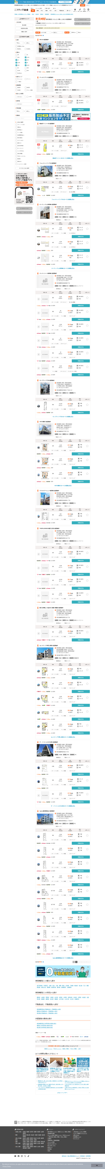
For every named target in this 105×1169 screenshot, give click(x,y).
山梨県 (27, 1138)
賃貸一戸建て (68, 1131)
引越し (49, 1150)
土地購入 (50, 1138)
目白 (53, 985)
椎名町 (76, 985)
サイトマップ (76, 1138)
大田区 (65, 997)
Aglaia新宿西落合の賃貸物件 (47, 811)
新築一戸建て (66, 1048)
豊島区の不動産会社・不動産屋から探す (47, 1011)
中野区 (79, 997)
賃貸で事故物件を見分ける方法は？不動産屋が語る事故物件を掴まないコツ (42, 1070)
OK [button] (97, 1165)
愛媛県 (27, 1144)
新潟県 (24, 1138)
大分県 (38, 1146)
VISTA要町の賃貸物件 (45, 421)
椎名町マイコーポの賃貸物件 (47, 123)
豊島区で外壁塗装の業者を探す (45, 1025)
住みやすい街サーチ (52, 1143)
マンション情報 (51, 1142)
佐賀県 (27, 1146)
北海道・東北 (18, 1131)
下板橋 (71, 985)
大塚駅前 (69, 987)
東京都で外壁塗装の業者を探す (45, 1027)
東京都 (24, 1134)
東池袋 (38, 987)
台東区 (43, 997)
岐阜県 (27, 1139)
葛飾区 (56, 999)
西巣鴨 (48, 987)
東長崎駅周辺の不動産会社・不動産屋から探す (49, 1009)
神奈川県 (28, 1134)
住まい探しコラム (51, 1145)
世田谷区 (70, 997)
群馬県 (24, 1136)
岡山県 (27, 1143)
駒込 (63, 985)
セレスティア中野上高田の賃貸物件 (49, 645)
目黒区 (60, 997)
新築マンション (48, 1048)
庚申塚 (58, 987)
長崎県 (31, 1146)
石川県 (38, 1138)
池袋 (50, 985)
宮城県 (35, 1131)
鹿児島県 (25, 1148)
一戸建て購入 (50, 1136)
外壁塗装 (50, 1149)
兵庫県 (27, 1141)
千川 (84, 985)
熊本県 (35, 1146)
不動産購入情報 (51, 1133)
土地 (79, 1048)
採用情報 (88, 1156)
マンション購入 (51, 1135)
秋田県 (38, 1131)
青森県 (27, 1131)
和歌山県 (43, 1141)
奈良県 (38, 1141)
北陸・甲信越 (18, 1138)
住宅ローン (50, 1147)
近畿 (16, 1141)
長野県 (31, 1138)
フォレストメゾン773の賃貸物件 (48, 163)
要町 (88, 985)
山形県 (42, 1131)
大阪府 (24, 1141)
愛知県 (24, 1139)
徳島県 (42, 1143)
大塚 (57, 985)
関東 (16, 1134)
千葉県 (36, 1134)
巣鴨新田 (63, 987)
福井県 (42, 1138)
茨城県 (39, 1134)
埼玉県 (32, 1134)
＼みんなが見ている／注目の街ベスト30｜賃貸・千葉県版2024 (83, 1070)
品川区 (56, 997)
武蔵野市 (77, 999)
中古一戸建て (73, 1048)
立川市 (72, 999)
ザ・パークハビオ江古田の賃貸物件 (49, 742)
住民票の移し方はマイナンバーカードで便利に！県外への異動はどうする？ (56, 1070)
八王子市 (67, 999)
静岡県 (31, 1139)
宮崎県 (42, 1146)
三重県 (35, 1139)
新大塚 (80, 985)
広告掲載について (77, 1136)
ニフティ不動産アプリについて (80, 1133)
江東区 (52, 997)
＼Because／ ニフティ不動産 (79, 1131)
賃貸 (49, 1131)
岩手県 (31, 1131)
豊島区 (38, 997)
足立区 (52, 999)
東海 (16, 1139)
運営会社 (64, 1156)
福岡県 (24, 1146)
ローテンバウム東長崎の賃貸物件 (48, 204)
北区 (88, 997)
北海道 (24, 1131)
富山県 (35, 1138)
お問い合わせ (76, 1135)
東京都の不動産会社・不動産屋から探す (47, 1013)
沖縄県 (28, 1148)
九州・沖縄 (17, 1146)
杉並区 (84, 997)
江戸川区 (61, 999)
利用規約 (82, 1156)
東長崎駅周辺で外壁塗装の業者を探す (46, 1023)
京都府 (31, 1141)
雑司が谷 (43, 987)
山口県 (38, 1143)
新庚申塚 (53, 987)
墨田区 (47, 997)
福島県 (24, 1133)
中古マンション (57, 1048)
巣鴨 (60, 985)
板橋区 (43, 999)
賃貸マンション (53, 1131)
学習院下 (46, 985)
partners (33, 1164)
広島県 (24, 1143)
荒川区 (38, 999)
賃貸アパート (61, 1131)
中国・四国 (17, 1143)
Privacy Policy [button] (7, 1166)
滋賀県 (35, 1141)
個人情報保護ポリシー (73, 1156)
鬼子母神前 (40, 985)
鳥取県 (31, 1143)
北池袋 (67, 985)
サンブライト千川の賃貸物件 (47, 380)
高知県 (31, 1144)
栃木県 (43, 1134)
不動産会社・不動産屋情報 (53, 1140)
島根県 (35, 1143)
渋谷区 (75, 997)
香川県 (24, 1144)
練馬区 (47, 999)
